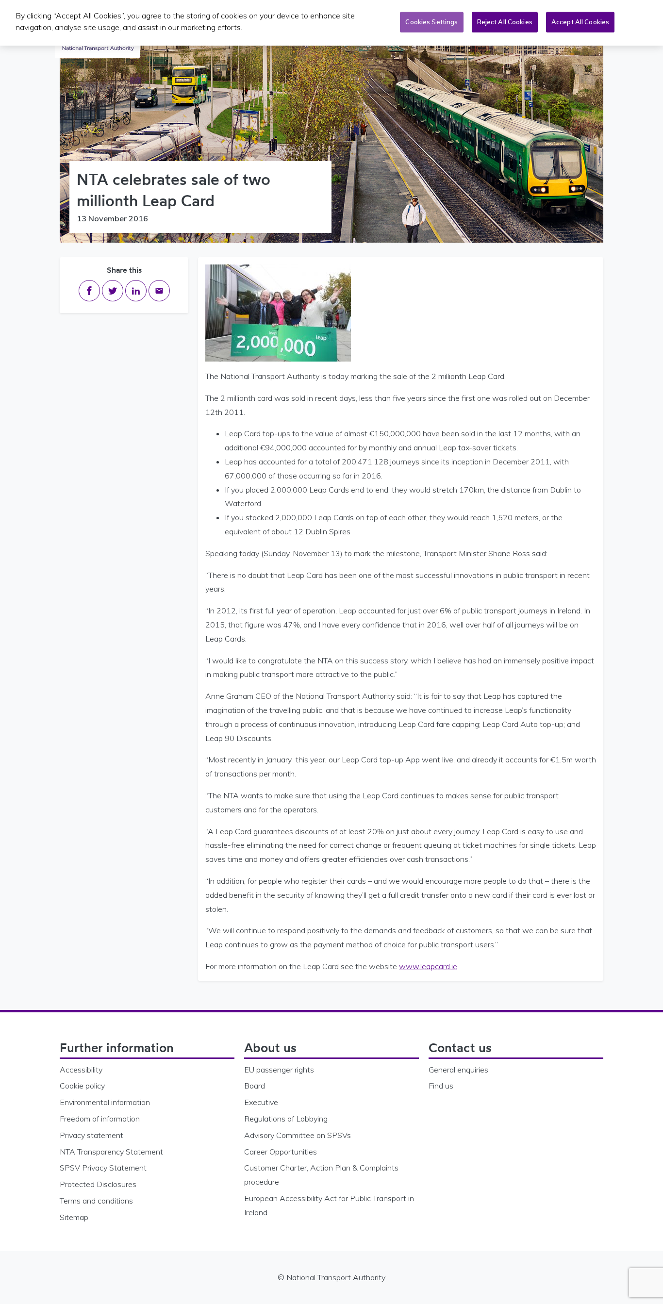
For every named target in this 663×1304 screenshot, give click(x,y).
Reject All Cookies (504, 22)
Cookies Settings (431, 22)
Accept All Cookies (580, 22)
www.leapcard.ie (428, 966)
